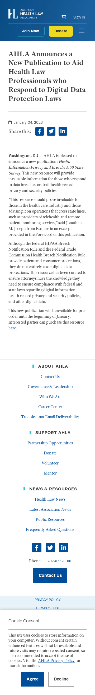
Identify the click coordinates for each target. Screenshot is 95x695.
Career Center (50, 406)
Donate (60, 31)
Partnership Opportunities (50, 443)
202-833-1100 (59, 561)
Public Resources (50, 519)
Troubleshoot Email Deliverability (50, 417)
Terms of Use (47, 608)
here (12, 328)
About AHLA (53, 366)
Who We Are (50, 396)
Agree (33, 679)
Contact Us (50, 376)
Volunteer (50, 463)
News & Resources (53, 488)
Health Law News (50, 499)
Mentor (50, 473)
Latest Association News (50, 509)
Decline (61, 679)
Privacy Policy (48, 600)
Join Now (30, 31)
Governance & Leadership (50, 386)
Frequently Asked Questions (50, 529)
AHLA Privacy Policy (56, 660)
